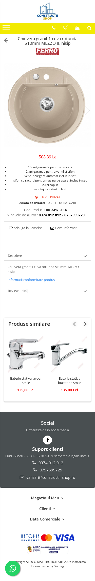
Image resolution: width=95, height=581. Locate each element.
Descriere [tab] (15, 255)
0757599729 (50, 469)
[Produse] (7, 29)
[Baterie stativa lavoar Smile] (26, 354)
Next (87, 110)
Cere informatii (66, 228)
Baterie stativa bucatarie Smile (69, 380)
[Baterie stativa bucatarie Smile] (69, 354)
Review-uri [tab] (18, 290)
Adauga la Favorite (27, 228)
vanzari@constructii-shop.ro (50, 477)
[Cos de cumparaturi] (77, 28)
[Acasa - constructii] (47, 11)
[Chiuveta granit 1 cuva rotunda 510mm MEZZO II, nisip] (47, 105)
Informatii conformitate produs (31, 279)
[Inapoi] (4, 40)
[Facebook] (47, 440)
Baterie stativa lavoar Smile (26, 380)
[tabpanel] (47, 105)
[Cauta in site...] (89, 28)
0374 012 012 (50, 462)
